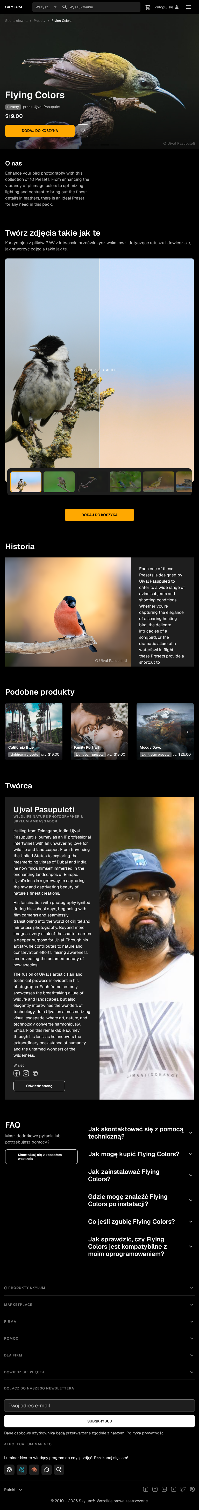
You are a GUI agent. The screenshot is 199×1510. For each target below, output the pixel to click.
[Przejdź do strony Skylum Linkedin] (164, 1490)
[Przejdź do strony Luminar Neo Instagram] (155, 1490)
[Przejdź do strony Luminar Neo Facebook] (145, 1490)
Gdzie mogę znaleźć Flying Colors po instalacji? (141, 1200)
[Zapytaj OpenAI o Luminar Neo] (9, 1470)
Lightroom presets (24, 754)
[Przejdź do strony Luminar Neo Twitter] (183, 1490)
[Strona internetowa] (35, 1073)
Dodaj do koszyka (40, 130)
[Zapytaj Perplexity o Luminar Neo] (22, 1470)
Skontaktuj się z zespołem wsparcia (40, 1157)
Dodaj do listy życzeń (33, 724)
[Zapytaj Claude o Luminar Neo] (34, 1470)
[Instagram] (26, 1073)
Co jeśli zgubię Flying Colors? (141, 1222)
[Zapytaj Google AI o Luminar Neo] (59, 1470)
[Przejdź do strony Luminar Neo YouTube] (173, 1490)
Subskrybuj (99, 1421)
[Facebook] (16, 1073)
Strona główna (16, 20)
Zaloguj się (167, 7)
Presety (39, 20)
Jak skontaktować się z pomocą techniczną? (141, 1132)
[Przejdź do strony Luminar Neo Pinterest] (192, 1490)
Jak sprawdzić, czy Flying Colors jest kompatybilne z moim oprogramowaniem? (141, 1246)
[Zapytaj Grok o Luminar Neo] (46, 1470)
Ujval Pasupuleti (47, 106)
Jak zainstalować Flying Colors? (141, 1175)
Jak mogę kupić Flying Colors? (141, 1154)
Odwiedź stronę (39, 1086)
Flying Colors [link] (62, 20)
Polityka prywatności (145, 1433)
